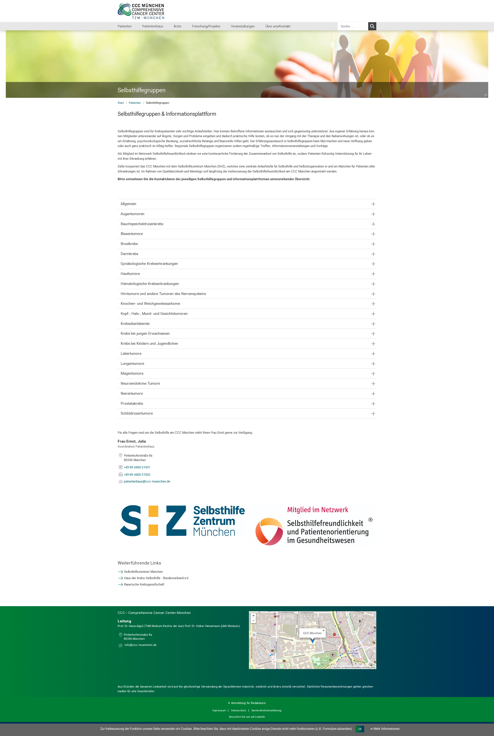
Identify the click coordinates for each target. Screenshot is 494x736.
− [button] (253, 621)
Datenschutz (238, 710)
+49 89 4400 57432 (137, 475)
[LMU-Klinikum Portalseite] (141, 11)
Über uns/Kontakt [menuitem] (277, 26)
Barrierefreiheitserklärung (267, 710)
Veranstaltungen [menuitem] (243, 26)
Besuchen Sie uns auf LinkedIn (247, 716)
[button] (147, 482)
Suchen (372, 26)
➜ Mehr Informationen (385, 729)
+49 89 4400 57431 (137, 467)
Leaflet (336, 667)
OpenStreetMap (353, 667)
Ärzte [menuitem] (177, 26)
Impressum (219, 710)
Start (121, 103)
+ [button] (253, 615)
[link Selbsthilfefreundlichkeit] (311, 526)
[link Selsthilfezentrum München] (182, 520)
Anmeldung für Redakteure (248, 703)
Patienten (135, 103)
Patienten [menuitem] (125, 26)
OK (360, 729)
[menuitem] (136, 26)
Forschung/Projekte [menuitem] (206, 26)
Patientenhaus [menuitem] (152, 26)
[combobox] (357, 26)
